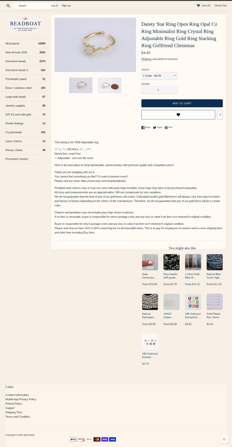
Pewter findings (25, 123)
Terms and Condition (17, 416)
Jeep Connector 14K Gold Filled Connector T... (148, 276)
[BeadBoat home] (25, 24)
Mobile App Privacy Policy (20, 399)
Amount (145, 69)
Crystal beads (25, 132)
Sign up (66, 5)
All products (25, 43)
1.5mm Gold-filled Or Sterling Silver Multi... (193, 276)
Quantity (145, 84)
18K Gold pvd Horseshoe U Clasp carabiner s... (193, 315)
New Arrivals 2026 (25, 52)
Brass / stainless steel (25, 87)
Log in (54, 5)
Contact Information (17, 394)
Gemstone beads (25, 61)
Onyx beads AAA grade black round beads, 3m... (170, 276)
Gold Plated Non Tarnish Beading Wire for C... (214, 315)
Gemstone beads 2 (25, 70)
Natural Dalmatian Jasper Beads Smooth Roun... (150, 315)
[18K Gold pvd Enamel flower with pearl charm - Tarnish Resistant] (150, 342)
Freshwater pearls (25, 78)
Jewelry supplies (25, 105)
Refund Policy (13, 403)
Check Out (220, 5)
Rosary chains (25, 150)
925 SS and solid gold (25, 114)
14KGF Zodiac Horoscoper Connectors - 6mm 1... (170, 315)
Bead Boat (29, 435)
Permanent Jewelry (16, 158)
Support (10, 407)
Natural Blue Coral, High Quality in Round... (214, 276)
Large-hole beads (25, 96)
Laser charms (25, 141)
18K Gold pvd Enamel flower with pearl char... (150, 355)
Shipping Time (13, 412)
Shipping (146, 58)
